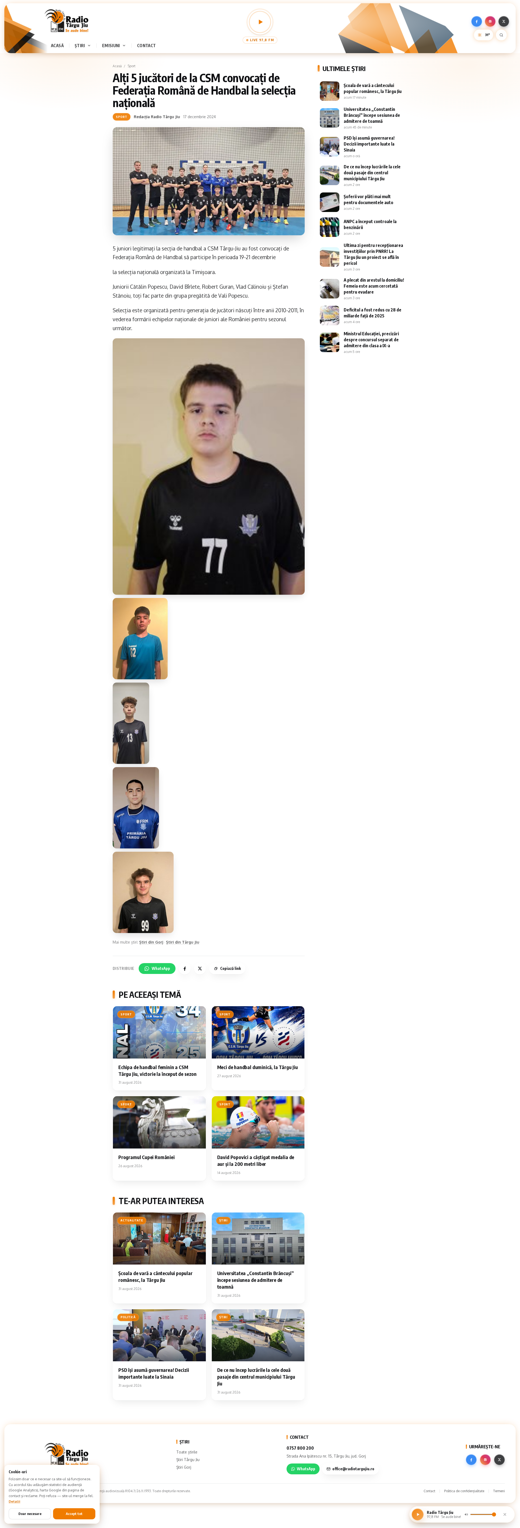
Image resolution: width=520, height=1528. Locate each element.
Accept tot (74, 1513)
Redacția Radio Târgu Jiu (157, 116)
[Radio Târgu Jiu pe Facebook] (476, 21)
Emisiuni (111, 45)
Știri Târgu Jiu (188, 1459)
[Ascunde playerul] (504, 1514)
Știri (80, 45)
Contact (146, 45)
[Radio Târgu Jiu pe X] (503, 21)
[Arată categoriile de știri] (90, 45)
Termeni (499, 1491)
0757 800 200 (300, 1448)
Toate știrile (186, 1452)
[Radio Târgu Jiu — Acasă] (66, 21)
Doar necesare (29, 1513)
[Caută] (501, 35)
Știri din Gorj (151, 942)
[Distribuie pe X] (200, 968)
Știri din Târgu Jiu (182, 942)
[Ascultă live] (260, 22)
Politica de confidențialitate (464, 1491)
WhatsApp (161, 968)
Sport (131, 66)
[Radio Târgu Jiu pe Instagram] (490, 21)
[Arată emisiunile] (125, 45)
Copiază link (230, 968)
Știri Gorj (183, 1467)
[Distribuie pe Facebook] (185, 968)
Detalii (14, 1501)
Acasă (57, 45)
